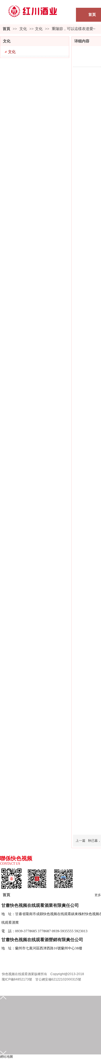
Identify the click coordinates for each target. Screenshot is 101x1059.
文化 (23, 29)
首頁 (6, 29)
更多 (98, 895)
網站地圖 (6, 1056)
